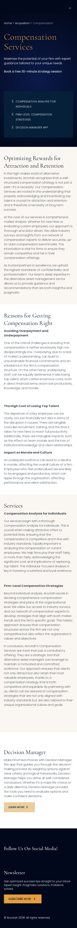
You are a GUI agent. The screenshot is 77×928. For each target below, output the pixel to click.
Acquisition (22, 23)
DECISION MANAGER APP (32, 127)
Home (8, 23)
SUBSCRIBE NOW (19, 899)
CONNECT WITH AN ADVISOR (27, 80)
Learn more (16, 807)
